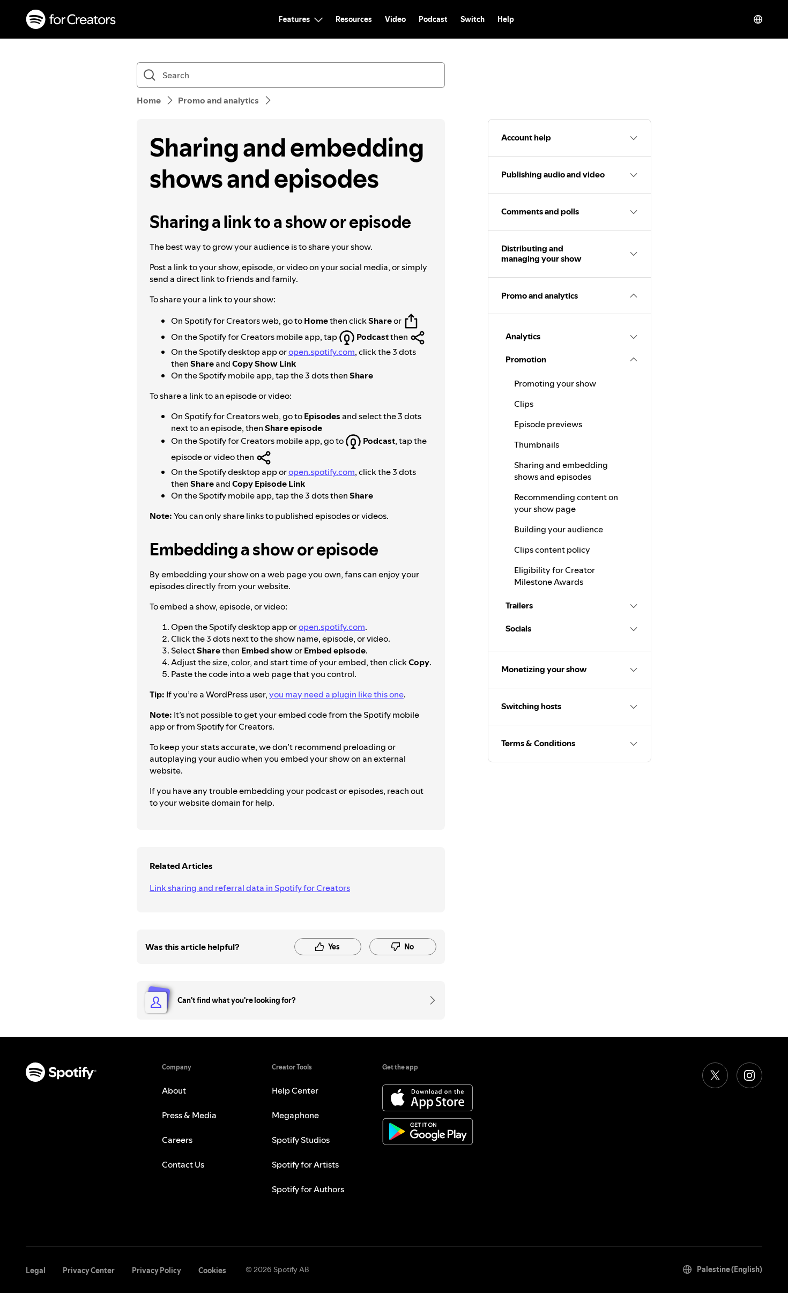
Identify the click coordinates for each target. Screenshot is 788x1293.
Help (505, 19)
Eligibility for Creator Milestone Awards (554, 576)
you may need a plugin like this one (336, 694)
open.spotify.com (321, 352)
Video (395, 19)
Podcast (433, 19)
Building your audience (558, 529)
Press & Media (189, 1115)
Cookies (212, 1270)
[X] (715, 1075)
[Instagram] (749, 1075)
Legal (36, 1270)
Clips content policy (552, 549)
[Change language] (758, 19)
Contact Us (183, 1164)
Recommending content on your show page (566, 503)
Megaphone (295, 1115)
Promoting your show (555, 383)
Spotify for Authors (308, 1189)
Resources (354, 19)
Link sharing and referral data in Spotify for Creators (250, 888)
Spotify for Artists (305, 1164)
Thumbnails (536, 444)
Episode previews (548, 424)
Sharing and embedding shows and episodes (561, 470)
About (174, 1090)
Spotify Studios (301, 1140)
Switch (472, 19)
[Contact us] (428, 1000)
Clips (523, 404)
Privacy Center (89, 1270)
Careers (177, 1140)
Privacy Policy (156, 1270)
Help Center (295, 1090)
